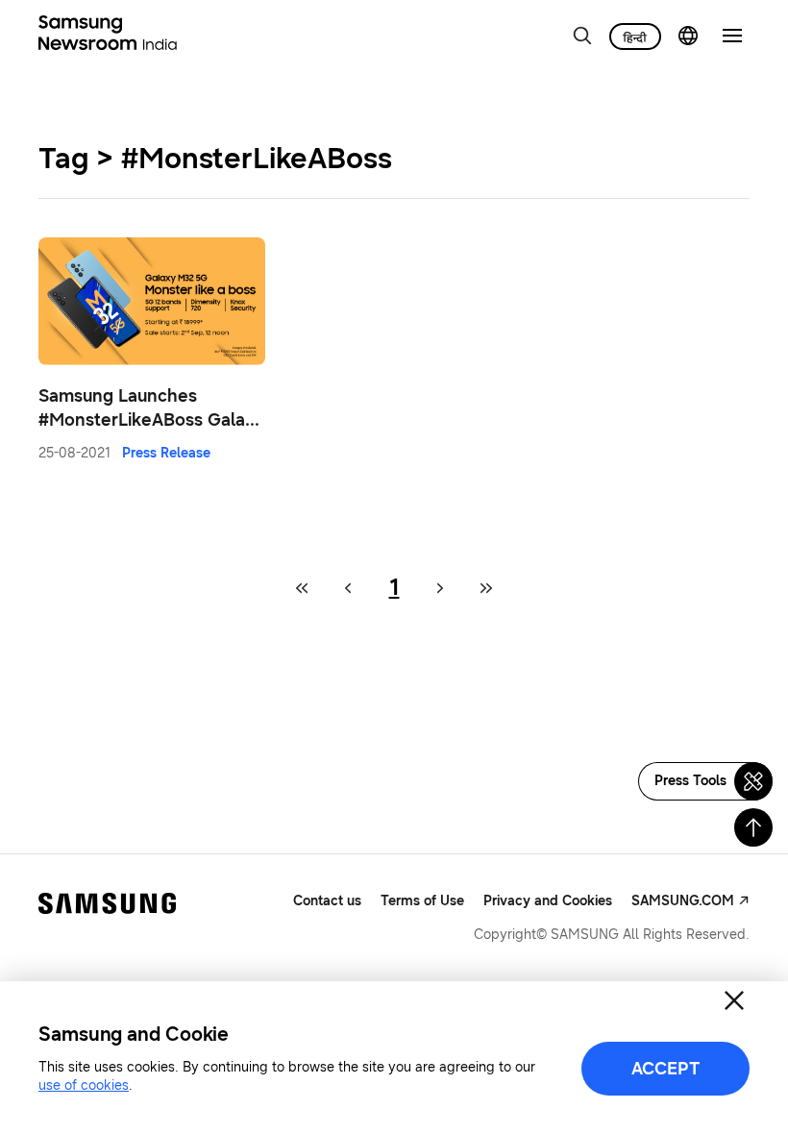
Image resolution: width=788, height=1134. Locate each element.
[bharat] (635, 36)
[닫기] (734, 1000)
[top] (753, 827)
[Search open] (582, 35)
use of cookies (83, 1085)
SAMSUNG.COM (682, 901)
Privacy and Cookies (547, 901)
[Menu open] (732, 35)
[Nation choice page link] (688, 35)
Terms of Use (422, 901)
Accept (665, 1068)
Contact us (327, 901)
